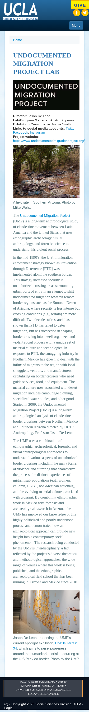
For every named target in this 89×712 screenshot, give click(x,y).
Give (80, 5)
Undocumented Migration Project (45, 215)
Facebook (20, 132)
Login (8, 708)
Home (17, 40)
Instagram (37, 132)
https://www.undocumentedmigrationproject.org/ (49, 141)
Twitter (70, 128)
